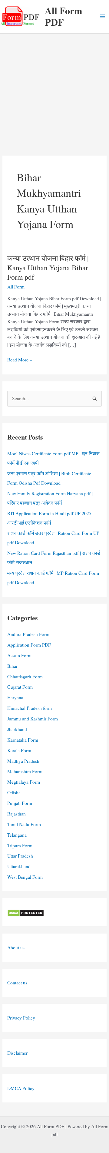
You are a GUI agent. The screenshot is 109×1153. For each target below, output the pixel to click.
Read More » (19, 360)
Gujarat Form (20, 687)
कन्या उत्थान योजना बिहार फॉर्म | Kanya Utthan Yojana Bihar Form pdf (48, 267)
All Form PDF (63, 16)
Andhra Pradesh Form (28, 634)
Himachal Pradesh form (29, 708)
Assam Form (19, 655)
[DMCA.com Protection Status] (25, 912)
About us (16, 947)
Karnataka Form (22, 740)
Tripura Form (19, 845)
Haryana (15, 697)
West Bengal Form (25, 877)
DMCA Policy (21, 1088)
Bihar (12, 666)
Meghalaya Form (23, 782)
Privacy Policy (21, 1018)
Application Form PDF (29, 645)
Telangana (17, 835)
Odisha (14, 792)
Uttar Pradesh (20, 856)
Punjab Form (19, 803)
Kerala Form (19, 750)
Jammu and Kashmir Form (32, 719)
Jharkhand (17, 729)
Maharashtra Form (24, 771)
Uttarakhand (19, 866)
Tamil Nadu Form (24, 824)
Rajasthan (16, 814)
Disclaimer (17, 1053)
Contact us (17, 983)
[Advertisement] (54, 91)
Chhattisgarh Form (25, 677)
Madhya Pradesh (23, 761)
